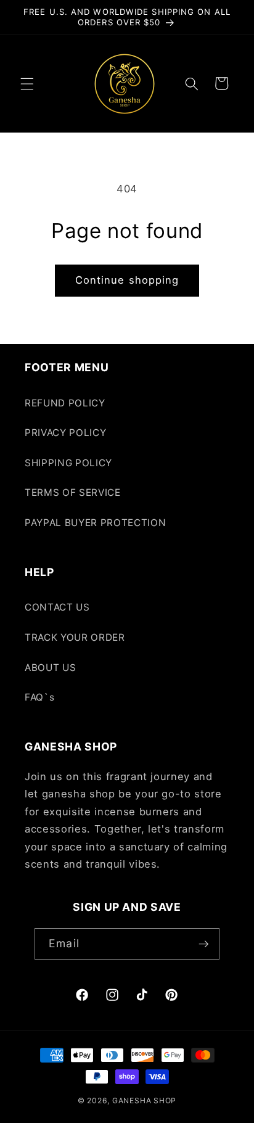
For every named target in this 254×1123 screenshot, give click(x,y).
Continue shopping (127, 280)
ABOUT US (50, 667)
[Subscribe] (203, 944)
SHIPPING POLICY (68, 463)
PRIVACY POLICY (65, 432)
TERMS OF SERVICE (73, 492)
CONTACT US (57, 607)
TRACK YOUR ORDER (75, 637)
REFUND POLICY (65, 403)
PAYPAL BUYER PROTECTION (95, 523)
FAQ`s (39, 697)
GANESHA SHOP (144, 1100)
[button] (27, 83)
